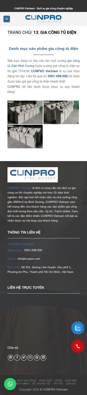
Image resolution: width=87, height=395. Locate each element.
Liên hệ (71, 383)
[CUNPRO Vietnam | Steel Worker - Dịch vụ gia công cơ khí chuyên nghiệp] (43, 19)
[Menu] (6, 19)
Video (59, 380)
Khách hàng (20, 383)
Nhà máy (71, 380)
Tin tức (58, 383)
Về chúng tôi (41, 383)
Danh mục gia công (22, 380)
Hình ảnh (45, 380)
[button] (10, 384)
